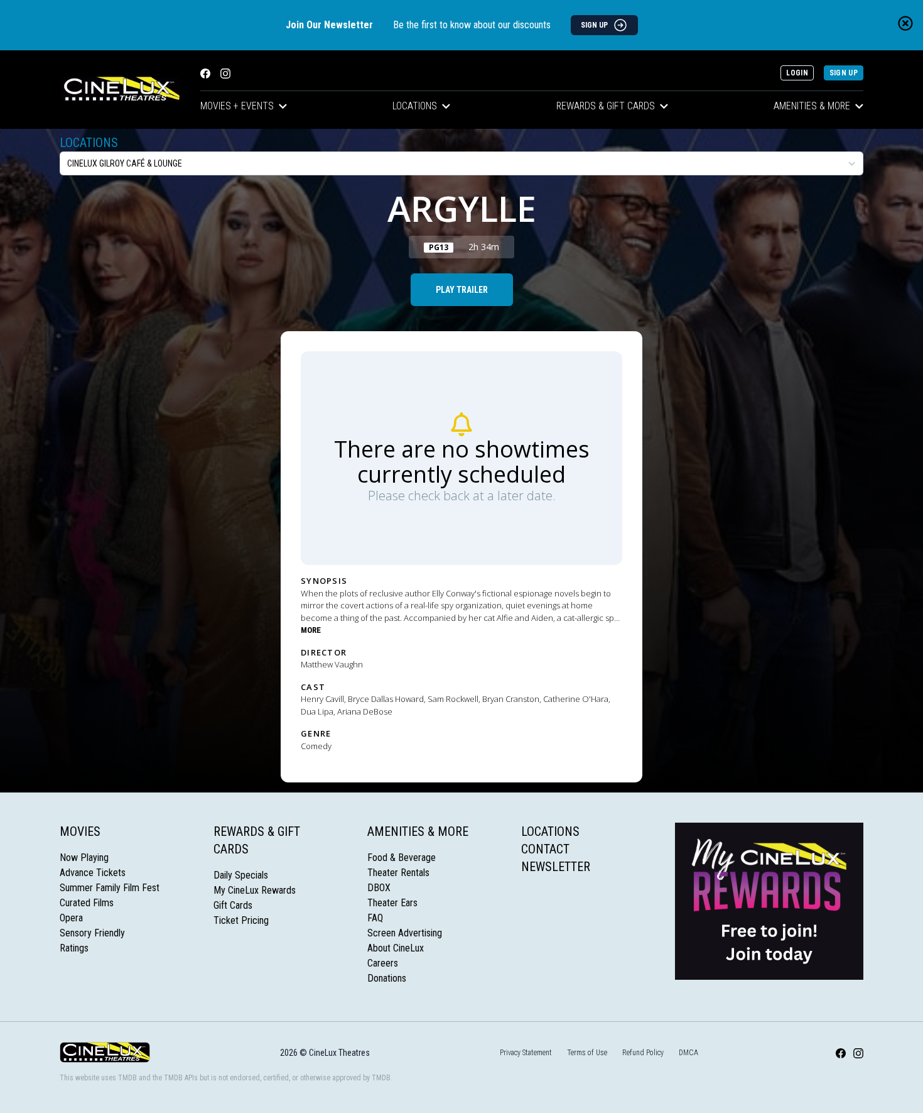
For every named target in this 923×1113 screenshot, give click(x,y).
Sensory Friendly (92, 933)
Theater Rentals (398, 873)
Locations (414, 106)
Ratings (74, 948)
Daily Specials (240, 875)
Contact (545, 849)
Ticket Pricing (241, 920)
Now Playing (84, 858)
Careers (382, 963)
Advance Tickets (93, 873)
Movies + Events (237, 106)
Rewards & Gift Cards (605, 106)
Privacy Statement (526, 1052)
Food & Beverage (401, 858)
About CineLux (395, 948)
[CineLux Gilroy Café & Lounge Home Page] (120, 89)
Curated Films (87, 903)
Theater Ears (392, 903)
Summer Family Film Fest (109, 888)
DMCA (688, 1052)
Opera (71, 918)
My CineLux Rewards (254, 890)
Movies (80, 831)
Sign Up (843, 73)
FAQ (375, 918)
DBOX (379, 888)
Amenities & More (812, 106)
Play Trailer (462, 290)
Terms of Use (587, 1052)
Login (797, 73)
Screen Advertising (404, 933)
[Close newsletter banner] (905, 23)
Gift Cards (232, 905)
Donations (386, 978)
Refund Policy (643, 1052)
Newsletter (555, 866)
